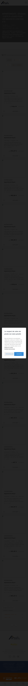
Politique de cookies (8, 347)
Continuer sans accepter (9, 349)
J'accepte (18, 354)
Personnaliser (10, 354)
